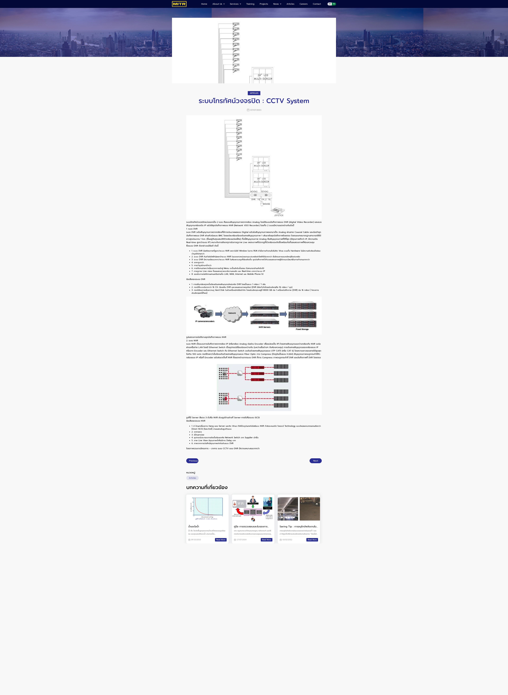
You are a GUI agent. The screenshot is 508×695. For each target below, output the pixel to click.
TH (334, 4)
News (276, 4)
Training (250, 4)
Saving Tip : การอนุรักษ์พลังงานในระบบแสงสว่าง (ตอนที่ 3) (298, 526)
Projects (264, 4)
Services (234, 4)
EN (330, 4)
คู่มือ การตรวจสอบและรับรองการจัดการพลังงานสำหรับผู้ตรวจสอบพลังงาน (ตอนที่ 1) (251, 526)
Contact (317, 4)
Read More (220, 539)
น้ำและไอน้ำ (193, 526)
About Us (217, 4)
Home (204, 4)
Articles (290, 4)
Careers (304, 4)
